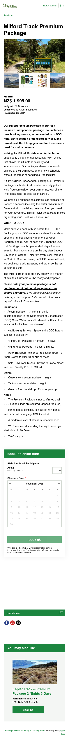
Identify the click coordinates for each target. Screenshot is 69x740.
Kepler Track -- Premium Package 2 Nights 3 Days (32, 691)
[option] (11, 80)
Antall (15, 469)
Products (8, 15)
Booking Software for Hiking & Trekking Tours (25, 730)
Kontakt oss (13, 613)
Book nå (28, 710)
